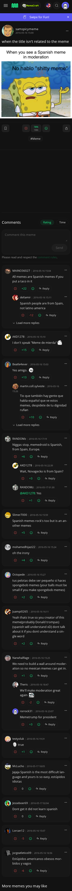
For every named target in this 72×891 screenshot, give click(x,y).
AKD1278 (18, 336)
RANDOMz (19, 438)
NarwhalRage (21, 658)
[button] (56, 5)
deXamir (25, 297)
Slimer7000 (20, 515)
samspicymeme (27, 29)
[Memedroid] (14, 5)
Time (62, 222)
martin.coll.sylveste (32, 386)
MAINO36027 (21, 270)
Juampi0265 (20, 611)
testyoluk (18, 738)
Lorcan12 (18, 830)
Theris (23, 684)
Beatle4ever (20, 364)
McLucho (18, 766)
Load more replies (27, 323)
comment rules (47, 257)
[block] (67, 31)
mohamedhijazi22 (24, 547)
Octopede (18, 574)
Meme (36, 138)
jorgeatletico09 (22, 853)
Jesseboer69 (20, 803)
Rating (47, 222)
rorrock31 (26, 711)
